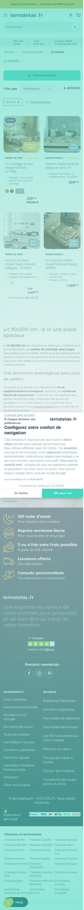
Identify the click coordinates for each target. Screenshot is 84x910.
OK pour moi (63, 493)
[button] (8, 903)
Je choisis (21, 493)
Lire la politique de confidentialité (23, 479)
